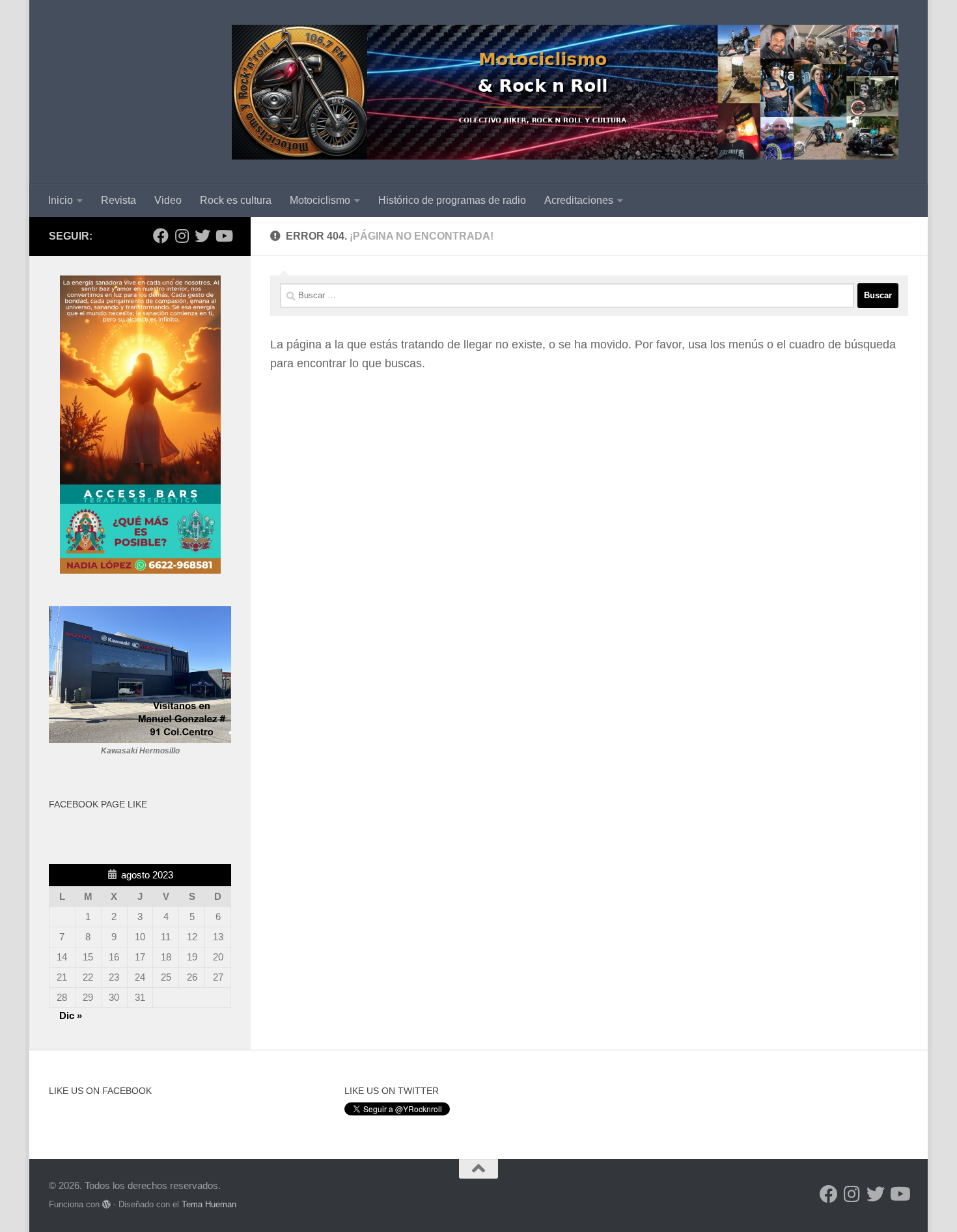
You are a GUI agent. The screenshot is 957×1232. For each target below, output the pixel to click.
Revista (118, 200)
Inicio (60, 200)
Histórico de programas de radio (452, 200)
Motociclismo (320, 200)
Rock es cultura (235, 200)
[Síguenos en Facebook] (161, 236)
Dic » (70, 1015)
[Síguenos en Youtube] (223, 236)
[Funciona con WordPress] (106, 1204)
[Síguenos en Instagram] (181, 236)
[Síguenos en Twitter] (202, 236)
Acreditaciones (578, 200)
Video (168, 200)
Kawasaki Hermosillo (140, 750)
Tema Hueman (209, 1204)
